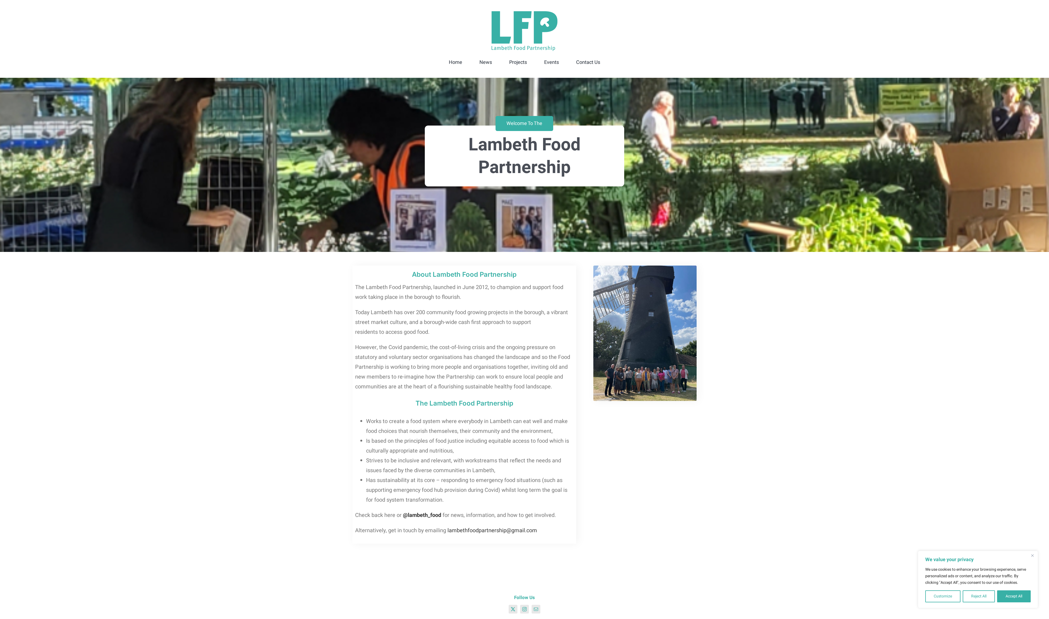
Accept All (1014, 596)
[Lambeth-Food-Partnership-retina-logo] (524, 12)
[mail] (536, 609)
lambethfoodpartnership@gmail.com (492, 530)
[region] (978, 579)
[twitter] (513, 609)
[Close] (1032, 555)
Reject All (978, 596)
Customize (943, 596)
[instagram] (524, 609)
